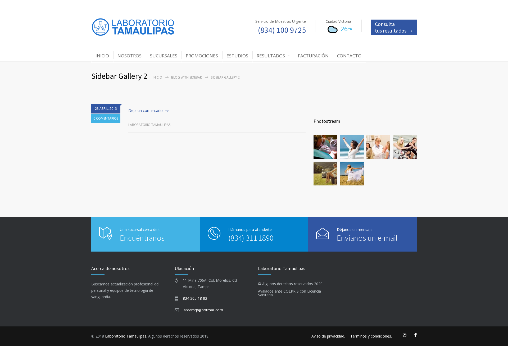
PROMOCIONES (202, 56)
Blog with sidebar (186, 77)
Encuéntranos (142, 238)
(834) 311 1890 (250, 238)
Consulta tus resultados (390, 27)
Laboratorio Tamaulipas (125, 336)
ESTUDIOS (237, 56)
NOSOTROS (129, 56)
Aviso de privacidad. (328, 336)
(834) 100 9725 (282, 30)
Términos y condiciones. (371, 336)
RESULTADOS (271, 56)
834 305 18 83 (195, 298)
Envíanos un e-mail (367, 238)
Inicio (157, 77)
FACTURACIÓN (313, 56)
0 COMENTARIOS (105, 118)
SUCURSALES (163, 56)
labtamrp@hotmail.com (203, 309)
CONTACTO (349, 56)
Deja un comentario (145, 110)
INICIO (102, 56)
